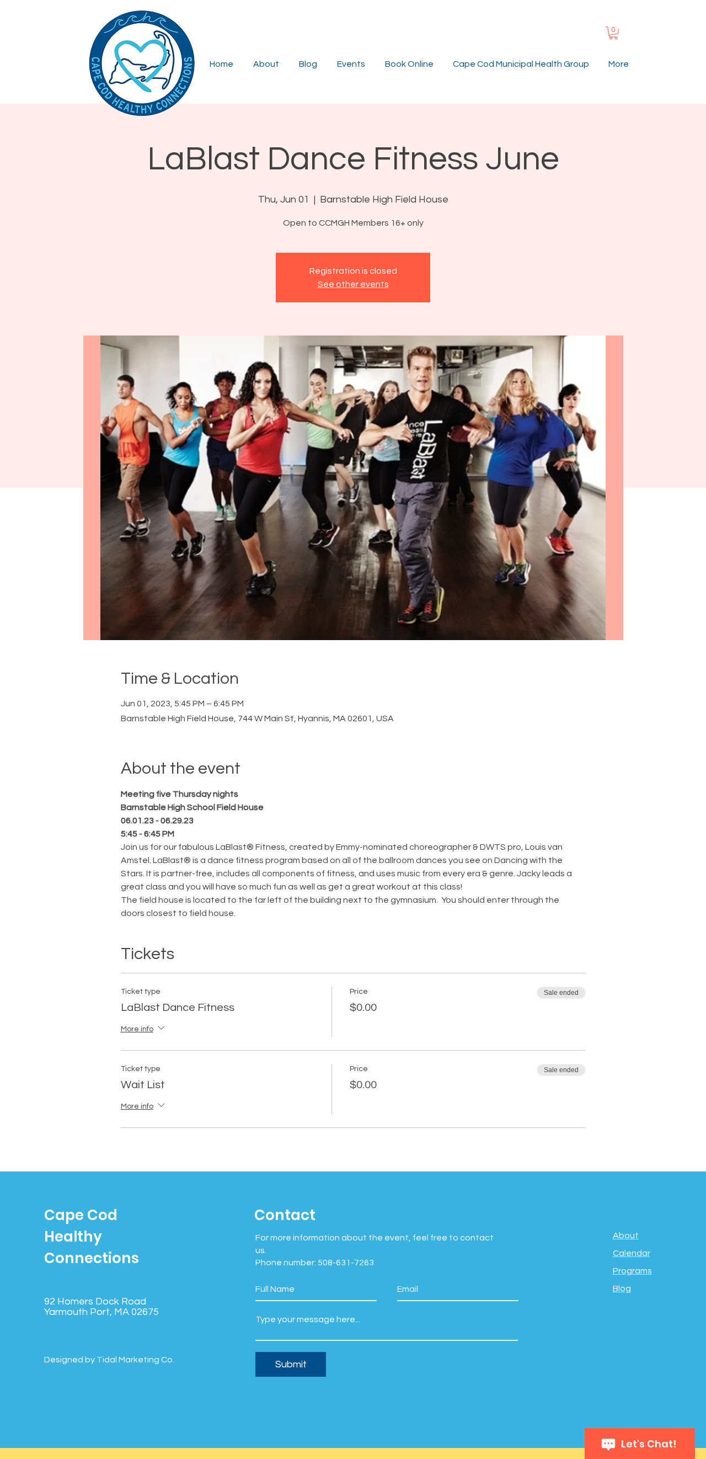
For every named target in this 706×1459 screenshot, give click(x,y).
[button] (613, 33)
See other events (353, 284)
